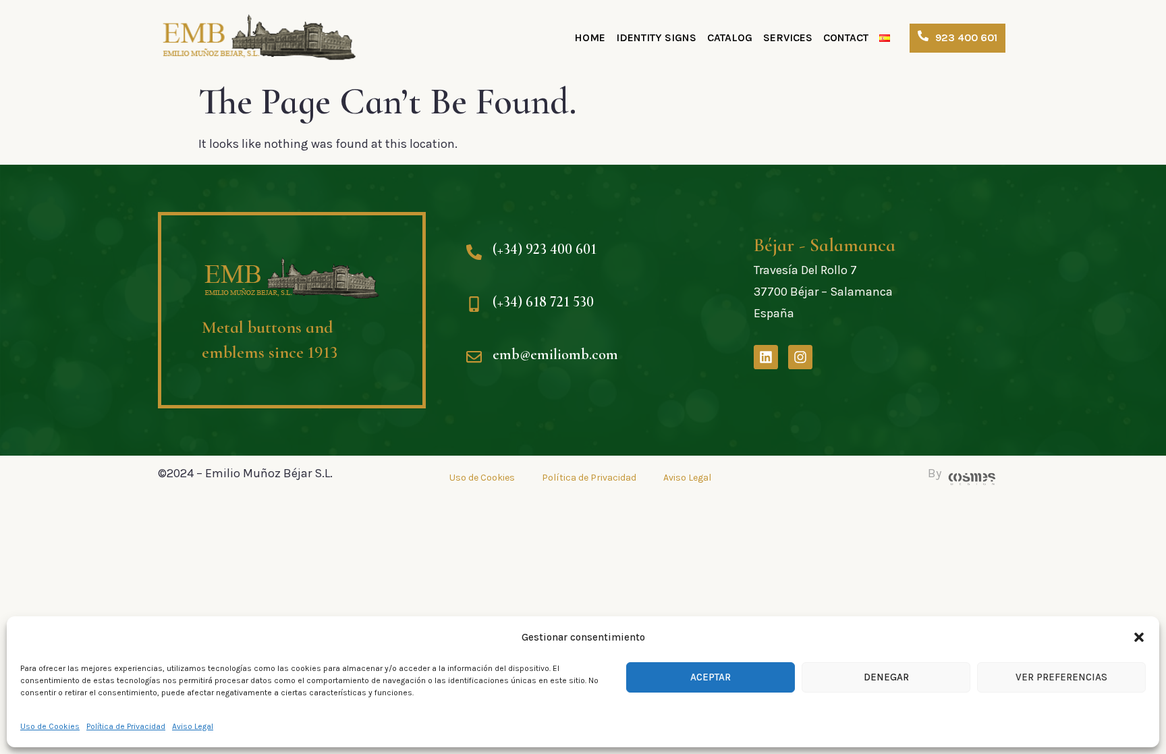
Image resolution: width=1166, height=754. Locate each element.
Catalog (729, 37)
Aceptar (710, 677)
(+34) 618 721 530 (543, 301)
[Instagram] (800, 357)
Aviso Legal (192, 726)
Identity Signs (656, 37)
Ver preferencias (1061, 677)
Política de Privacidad (125, 726)
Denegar (886, 677)
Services (787, 37)
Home (589, 37)
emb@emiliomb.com (555, 354)
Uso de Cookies (50, 726)
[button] (1139, 637)
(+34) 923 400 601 (544, 249)
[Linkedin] (766, 357)
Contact (845, 37)
